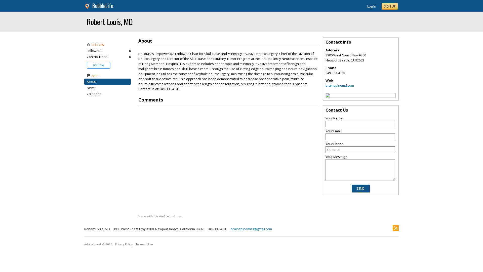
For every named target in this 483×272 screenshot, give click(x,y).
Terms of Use (144, 244)
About (91, 81)
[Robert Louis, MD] (328, 96)
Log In (371, 6)
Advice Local (92, 244)
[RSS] (396, 228)
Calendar (94, 93)
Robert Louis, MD (110, 21)
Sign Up (390, 6)
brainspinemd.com (340, 85)
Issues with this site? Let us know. (160, 216)
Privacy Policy (124, 244)
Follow (98, 65)
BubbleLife (102, 6)
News (91, 87)
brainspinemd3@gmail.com (251, 229)
